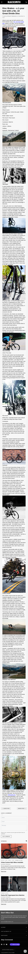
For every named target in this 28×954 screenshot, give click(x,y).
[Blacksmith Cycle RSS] (26, 840)
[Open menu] (3, 2)
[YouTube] (6, 944)
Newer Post (22, 808)
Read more (3, 871)
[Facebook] (1, 944)
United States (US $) (7, 949)
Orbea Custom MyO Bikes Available (12, 862)
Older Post (6, 808)
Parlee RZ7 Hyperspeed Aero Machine (12, 895)
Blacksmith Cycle (7, 952)
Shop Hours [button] (4, 935)
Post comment (6, 836)
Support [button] (3, 927)
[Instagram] (4, 944)
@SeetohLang (11, 795)
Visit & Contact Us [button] (6, 931)
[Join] (26, 921)
